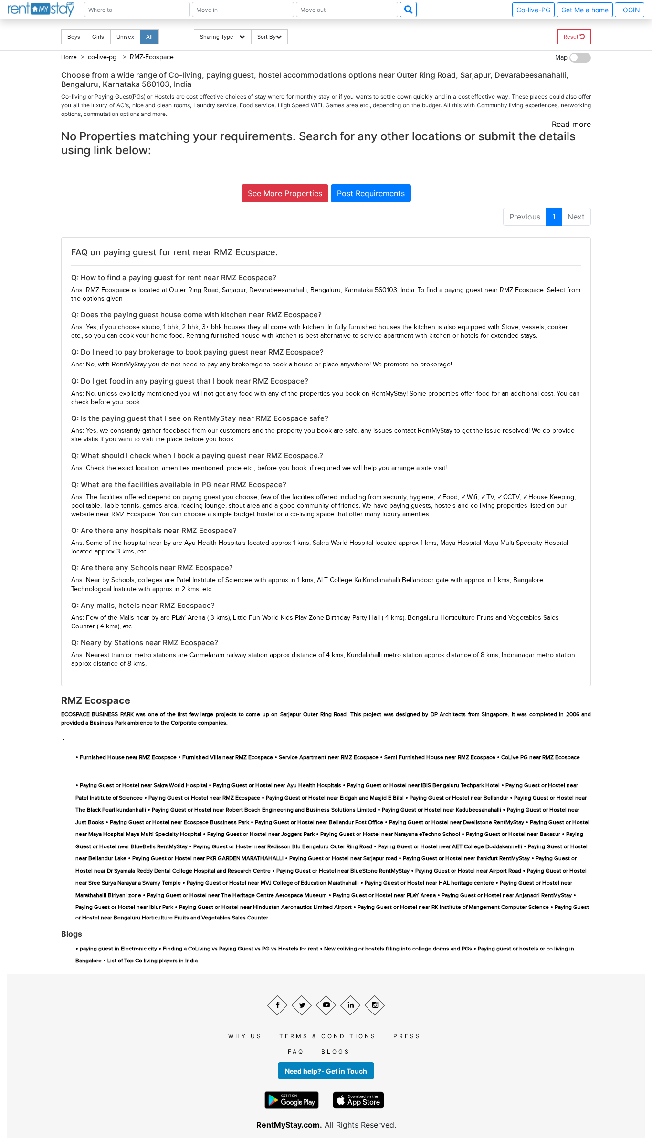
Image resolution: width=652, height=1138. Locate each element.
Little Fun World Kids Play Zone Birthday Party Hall (306, 618)
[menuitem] (525, 217)
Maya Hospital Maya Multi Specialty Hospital (504, 543)
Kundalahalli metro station (384, 655)
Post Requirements (371, 193)
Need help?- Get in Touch (326, 1071)
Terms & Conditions (328, 1036)
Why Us (245, 1036)
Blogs (335, 1051)
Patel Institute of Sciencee (214, 580)
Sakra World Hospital (343, 543)
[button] (408, 9)
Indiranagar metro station (538, 655)
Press (407, 1036)
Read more (571, 124)
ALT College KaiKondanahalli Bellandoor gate (383, 580)
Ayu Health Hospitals (215, 543)
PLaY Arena (188, 618)
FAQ (296, 1051)
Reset (572, 36)
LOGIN (629, 10)
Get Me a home (585, 10)
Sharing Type (219, 36)
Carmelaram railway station (228, 655)
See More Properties (285, 193)
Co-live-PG (533, 10)
